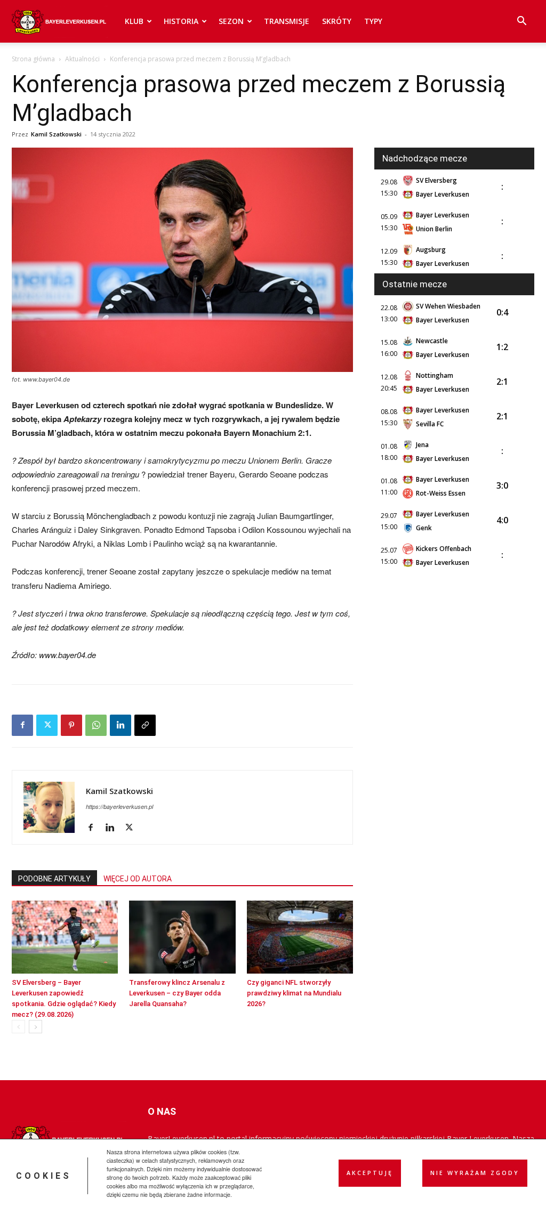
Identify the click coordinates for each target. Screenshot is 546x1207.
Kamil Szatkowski (56, 134)
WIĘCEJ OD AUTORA (137, 878)
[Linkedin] (120, 725)
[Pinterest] (71, 725)
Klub (134, 21)
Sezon (231, 21)
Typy (373, 21)
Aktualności (82, 58)
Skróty (336, 21)
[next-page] (35, 1026)
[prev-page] (18, 1026)
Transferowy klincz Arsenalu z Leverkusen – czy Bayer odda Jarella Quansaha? (177, 993)
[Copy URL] (145, 725)
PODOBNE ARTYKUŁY (54, 878)
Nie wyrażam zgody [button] (474, 1173)
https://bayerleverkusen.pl (119, 807)
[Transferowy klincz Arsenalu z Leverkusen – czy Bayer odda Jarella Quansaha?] (182, 937)
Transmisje (286, 21)
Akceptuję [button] (370, 1173)
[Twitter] (47, 725)
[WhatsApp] (96, 725)
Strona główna (33, 58)
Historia (181, 21)
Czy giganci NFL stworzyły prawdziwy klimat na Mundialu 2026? (294, 993)
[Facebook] (22, 725)
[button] (521, 22)
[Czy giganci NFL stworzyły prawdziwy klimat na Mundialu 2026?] (300, 937)
